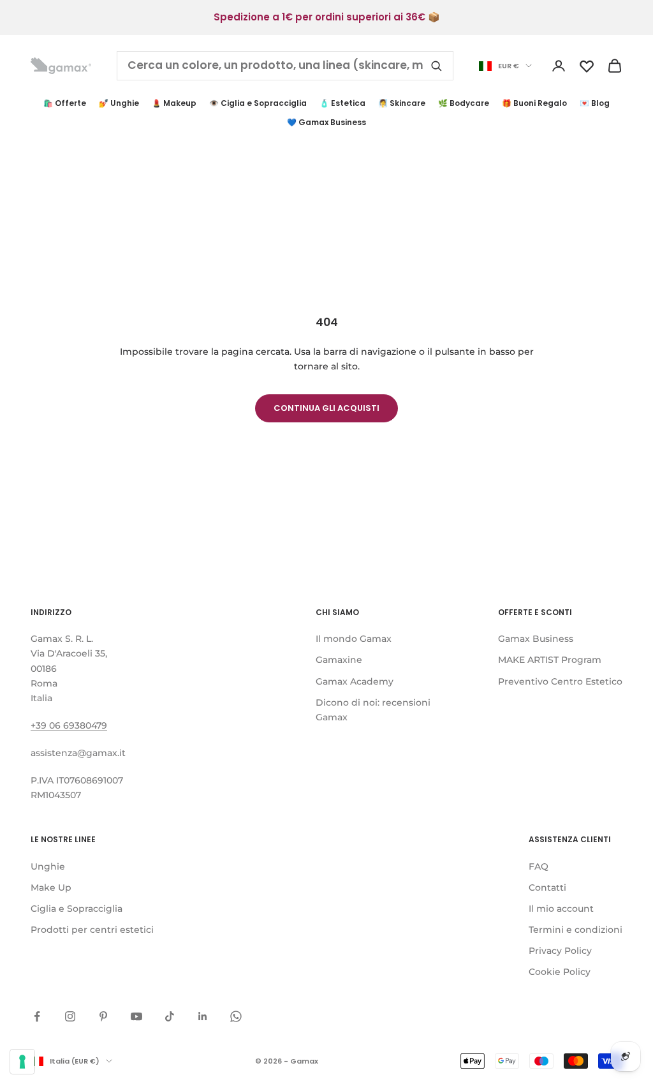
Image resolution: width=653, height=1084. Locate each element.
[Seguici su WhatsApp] (236, 1016)
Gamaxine (339, 659)
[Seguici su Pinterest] (103, 1016)
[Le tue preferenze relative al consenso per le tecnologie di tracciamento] (22, 1062)
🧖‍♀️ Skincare (401, 103)
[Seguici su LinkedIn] (202, 1016)
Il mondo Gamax (354, 638)
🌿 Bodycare (463, 103)
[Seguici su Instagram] (70, 1016)
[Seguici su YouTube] (136, 1016)
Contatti (547, 887)
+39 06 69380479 (69, 725)
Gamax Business (535, 638)
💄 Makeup (174, 103)
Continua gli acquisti (326, 408)
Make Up (51, 887)
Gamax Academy (354, 681)
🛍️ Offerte (64, 103)
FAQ (538, 866)
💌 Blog (595, 103)
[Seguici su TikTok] (169, 1016)
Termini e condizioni (575, 929)
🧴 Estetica (342, 103)
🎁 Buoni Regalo (534, 103)
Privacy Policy (560, 950)
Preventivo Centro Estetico (560, 681)
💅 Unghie (119, 103)
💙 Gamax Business (326, 122)
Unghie (48, 866)
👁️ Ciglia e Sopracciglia (258, 103)
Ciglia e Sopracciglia (76, 908)
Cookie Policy (560, 971)
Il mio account (561, 908)
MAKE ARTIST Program (549, 659)
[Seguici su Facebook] (37, 1016)
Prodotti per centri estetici (92, 929)
